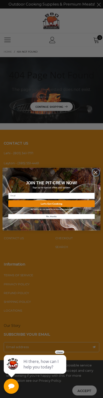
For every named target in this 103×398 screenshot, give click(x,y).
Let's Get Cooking (51, 203)
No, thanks (51, 216)
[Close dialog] (96, 172)
